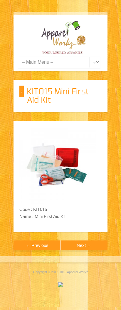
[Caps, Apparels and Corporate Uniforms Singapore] (63, 52)
